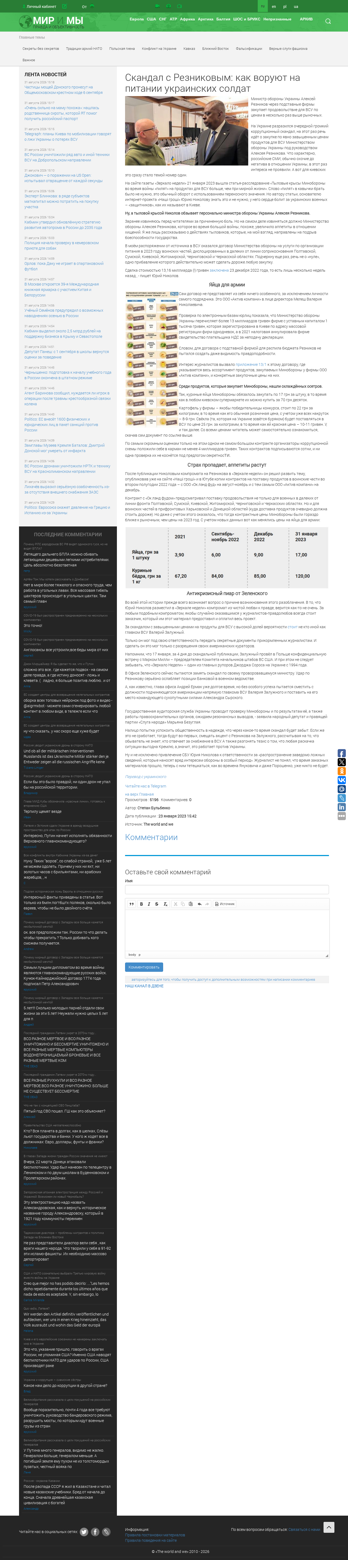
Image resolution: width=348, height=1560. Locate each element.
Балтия (223, 19)
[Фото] (168, 6)
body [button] (132, 954)
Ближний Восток (215, 48)
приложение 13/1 (251, 364)
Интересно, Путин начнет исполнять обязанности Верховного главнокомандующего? (68, 838)
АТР (173, 19)
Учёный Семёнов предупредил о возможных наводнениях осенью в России (63, 313)
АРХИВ (306, 19)
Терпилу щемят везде (42, 811)
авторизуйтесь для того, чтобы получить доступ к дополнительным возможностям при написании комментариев (223, 979)
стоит (293, 626)
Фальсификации (249, 48)
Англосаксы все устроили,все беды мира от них (66, 649)
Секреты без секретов (41, 48)
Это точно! (33, 625)
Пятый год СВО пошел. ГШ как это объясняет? (64, 1111)
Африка (187, 19)
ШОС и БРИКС (246, 19)
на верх (131, 794)
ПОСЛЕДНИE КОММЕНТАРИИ (68, 534)
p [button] (140, 954)
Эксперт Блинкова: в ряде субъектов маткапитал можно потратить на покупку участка (61, 201)
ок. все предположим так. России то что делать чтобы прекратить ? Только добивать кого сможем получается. (65, 938)
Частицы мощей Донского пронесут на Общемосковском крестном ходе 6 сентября (63, 89)
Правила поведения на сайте (151, 1540)
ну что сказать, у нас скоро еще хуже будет (61, 731)
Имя (129, 880)
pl (285, 6)
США (151, 19)
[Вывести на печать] (92, 6)
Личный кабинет (41, 6)
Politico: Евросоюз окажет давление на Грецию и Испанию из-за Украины (67, 510)
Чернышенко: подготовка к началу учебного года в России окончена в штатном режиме (67, 375)
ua (296, 6)
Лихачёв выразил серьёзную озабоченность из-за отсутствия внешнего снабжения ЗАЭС (67, 489)
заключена (219, 270)
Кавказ (189, 48)
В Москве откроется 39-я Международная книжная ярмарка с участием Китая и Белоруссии (61, 289)
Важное (29, 60)
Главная (146, 794)
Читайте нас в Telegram (145, 786)
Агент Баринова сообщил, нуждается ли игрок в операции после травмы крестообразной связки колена (67, 398)
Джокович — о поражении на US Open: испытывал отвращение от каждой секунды (63, 178)
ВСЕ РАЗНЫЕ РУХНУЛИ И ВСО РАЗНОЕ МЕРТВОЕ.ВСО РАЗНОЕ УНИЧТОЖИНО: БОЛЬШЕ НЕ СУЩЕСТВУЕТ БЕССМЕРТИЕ (66, 1086)
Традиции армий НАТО (84, 48)
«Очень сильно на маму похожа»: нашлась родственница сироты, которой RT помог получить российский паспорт (61, 113)
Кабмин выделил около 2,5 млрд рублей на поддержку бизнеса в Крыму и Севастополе (63, 333)
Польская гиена (122, 48)
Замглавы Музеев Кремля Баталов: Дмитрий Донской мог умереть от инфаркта (64, 448)
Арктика (205, 19)
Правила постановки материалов (155, 1534)
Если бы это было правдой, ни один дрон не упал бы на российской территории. (67, 784)
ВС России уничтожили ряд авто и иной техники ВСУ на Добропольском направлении (67, 157)
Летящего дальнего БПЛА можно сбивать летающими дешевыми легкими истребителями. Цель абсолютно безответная (66, 559)
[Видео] (157, 6)
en (274, 6)
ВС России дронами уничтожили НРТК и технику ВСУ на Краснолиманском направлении (67, 468)
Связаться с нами (304, 1529)
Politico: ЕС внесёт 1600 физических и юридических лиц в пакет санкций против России (61, 424)
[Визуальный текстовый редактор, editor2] (227, 930)
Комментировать (144, 967)
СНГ (163, 19)
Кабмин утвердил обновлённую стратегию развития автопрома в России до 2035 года (63, 224)
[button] (131, 904)
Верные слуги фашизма (288, 48)
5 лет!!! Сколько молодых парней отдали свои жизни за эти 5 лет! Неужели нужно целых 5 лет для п (66, 1013)
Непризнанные (277, 19)
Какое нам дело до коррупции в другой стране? (65, 1385)
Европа (137, 19)
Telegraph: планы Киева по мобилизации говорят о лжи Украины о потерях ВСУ (67, 136)
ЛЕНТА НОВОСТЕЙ (45, 74)
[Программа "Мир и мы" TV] (179, 6)
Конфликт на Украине (159, 48)
